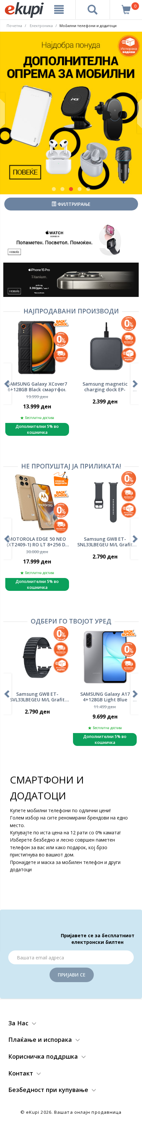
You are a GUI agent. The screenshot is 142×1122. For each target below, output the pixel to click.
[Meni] (59, 9)
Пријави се (72, 975)
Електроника (41, 25)
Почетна (14, 25)
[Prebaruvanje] (93, 9)
